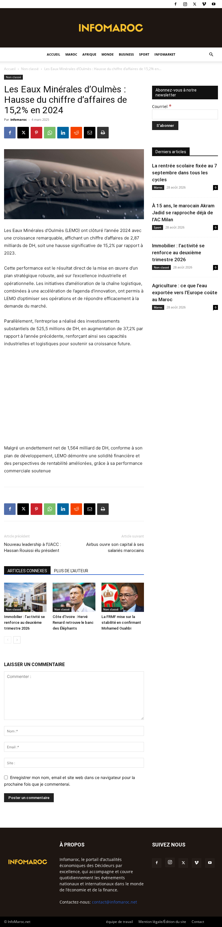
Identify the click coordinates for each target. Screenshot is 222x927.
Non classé (30, 68)
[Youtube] (213, 4)
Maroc (71, 54)
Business (126, 54)
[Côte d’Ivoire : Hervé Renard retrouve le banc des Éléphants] (74, 597)
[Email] (89, 132)
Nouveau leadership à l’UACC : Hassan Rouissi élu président (32, 547)
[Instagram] (185, 4)
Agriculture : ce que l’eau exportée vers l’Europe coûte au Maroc (184, 292)
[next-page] (17, 639)
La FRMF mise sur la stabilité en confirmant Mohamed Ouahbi (121, 622)
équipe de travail (119, 921)
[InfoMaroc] (111, 27)
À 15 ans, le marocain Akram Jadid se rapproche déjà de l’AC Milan (183, 212)
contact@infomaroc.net (114, 902)
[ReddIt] (76, 132)
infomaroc (18, 119)
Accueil (53, 54)
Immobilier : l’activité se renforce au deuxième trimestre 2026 (24, 622)
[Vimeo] (204, 4)
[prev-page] (7, 639)
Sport (144, 54)
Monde (107, 54)
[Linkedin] (63, 132)
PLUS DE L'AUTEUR (71, 570)
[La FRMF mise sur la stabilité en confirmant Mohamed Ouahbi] (122, 597)
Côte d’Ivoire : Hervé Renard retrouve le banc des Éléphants (73, 622)
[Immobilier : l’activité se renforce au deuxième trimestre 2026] (25, 597)
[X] (194, 4)
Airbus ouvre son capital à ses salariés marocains (115, 547)
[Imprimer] (103, 132)
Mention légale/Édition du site (162, 921)
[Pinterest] (36, 132)
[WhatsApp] (50, 132)
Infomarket (164, 54)
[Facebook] (175, 4)
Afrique (89, 54)
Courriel (161, 106)
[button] (211, 54)
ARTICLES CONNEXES (27, 570)
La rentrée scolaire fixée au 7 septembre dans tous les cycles (184, 172)
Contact (198, 921)
